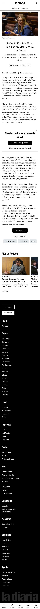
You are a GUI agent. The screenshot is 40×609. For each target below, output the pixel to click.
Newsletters (6, 540)
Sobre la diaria (7, 524)
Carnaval (5, 342)
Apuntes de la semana (10, 478)
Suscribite (8, 313)
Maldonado (6, 411)
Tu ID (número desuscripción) (8, 510)
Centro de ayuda (8, 572)
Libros (4, 375)
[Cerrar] (36, 131)
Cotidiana (5, 349)
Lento (4, 436)
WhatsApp (6, 550)
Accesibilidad (7, 579)
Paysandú (6, 414)
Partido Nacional (10, 241)
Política (14, 8)
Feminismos (6, 365)
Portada (5, 326)
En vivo (5, 481)
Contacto (5, 586)
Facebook (6, 556)
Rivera (33, 241)
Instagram (6, 553)
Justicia (5, 372)
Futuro (4, 368)
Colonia (5, 407)
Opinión (5, 381)
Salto (4, 417)
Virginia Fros (23, 241)
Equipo (4, 527)
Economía (6, 358)
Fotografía (6, 487)
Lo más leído (7, 472)
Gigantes (5, 440)
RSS (3, 543)
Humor (4, 490)
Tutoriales (5, 576)
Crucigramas (7, 493)
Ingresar (8, 307)
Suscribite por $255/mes (20, 143)
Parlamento (24, 8)
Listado (5, 506)
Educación (6, 362)
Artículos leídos (8, 459)
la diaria (5, 430)
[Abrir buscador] (36, 3)
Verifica (5, 395)
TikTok (4, 560)
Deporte (5, 355)
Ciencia (5, 345)
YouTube (5, 547)
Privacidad (6, 582)
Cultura (5, 352)
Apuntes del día (8, 475)
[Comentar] (29, 65)
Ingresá (28, 148)
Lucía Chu (5, 291)
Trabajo (5, 391)
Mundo (4, 378)
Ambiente (6, 339)
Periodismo (6, 452)
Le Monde (6, 433)
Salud (4, 388)
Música (4, 456)
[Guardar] (24, 65)
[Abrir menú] (3, 3)
